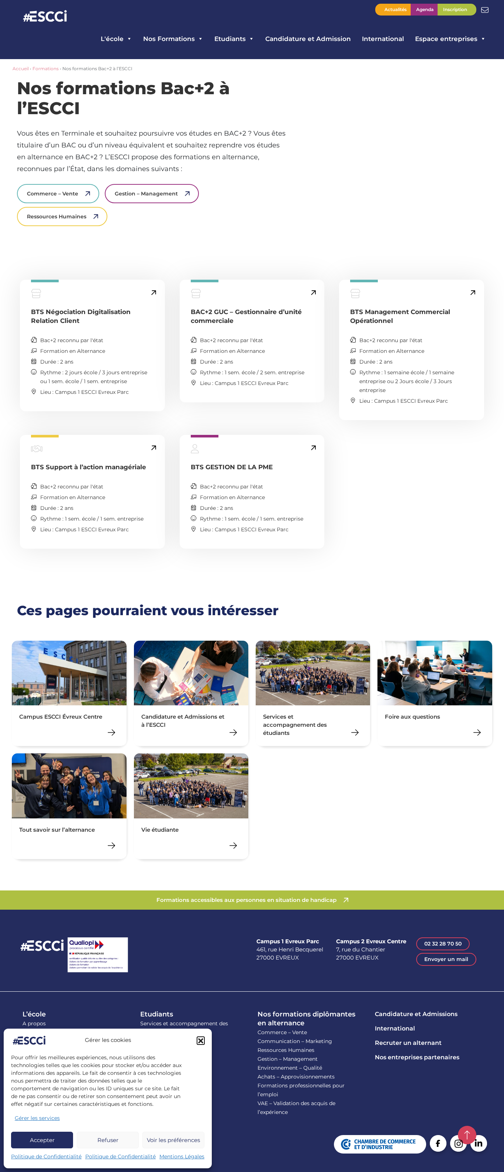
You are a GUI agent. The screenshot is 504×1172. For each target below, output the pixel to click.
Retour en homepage (45, 17)
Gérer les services (37, 1118)
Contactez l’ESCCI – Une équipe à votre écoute (484, 9)
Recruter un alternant (408, 1042)
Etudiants (156, 1014)
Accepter (42, 1140)
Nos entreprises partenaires (417, 1057)
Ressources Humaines (56, 216)
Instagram (458, 1143)
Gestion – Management (146, 193)
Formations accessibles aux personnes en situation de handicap (246, 899)
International (383, 38)
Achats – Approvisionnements (296, 1076)
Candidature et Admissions (416, 1014)
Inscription (455, 9)
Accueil (21, 68)
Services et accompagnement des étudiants (184, 1028)
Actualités (395, 9)
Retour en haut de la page (467, 1135)
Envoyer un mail (446, 959)
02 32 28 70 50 (443, 943)
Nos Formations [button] (169, 38)
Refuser (107, 1140)
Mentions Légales (181, 1156)
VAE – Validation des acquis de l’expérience (296, 1107)
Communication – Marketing (295, 1041)
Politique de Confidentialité (46, 1156)
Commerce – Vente (52, 193)
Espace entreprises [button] (446, 38)
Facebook (438, 1143)
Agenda (425, 9)
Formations (45, 68)
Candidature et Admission (308, 38)
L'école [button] (112, 38)
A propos (34, 1023)
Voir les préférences (173, 1140)
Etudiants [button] (230, 38)
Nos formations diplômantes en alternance (306, 1018)
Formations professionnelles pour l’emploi (301, 1090)
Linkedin (478, 1143)
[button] (200, 1040)
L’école (34, 1014)
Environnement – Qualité (290, 1067)
